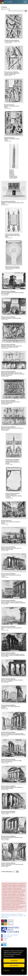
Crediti (20, 915)
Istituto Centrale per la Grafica (8, 914)
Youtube (5, 940)
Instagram (5, 938)
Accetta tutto (14, 960)
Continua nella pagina (6, 871)
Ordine (9, 10)
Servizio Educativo (7, 936)
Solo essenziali (14, 965)
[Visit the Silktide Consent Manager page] (22, 970)
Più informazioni (22, 41)
